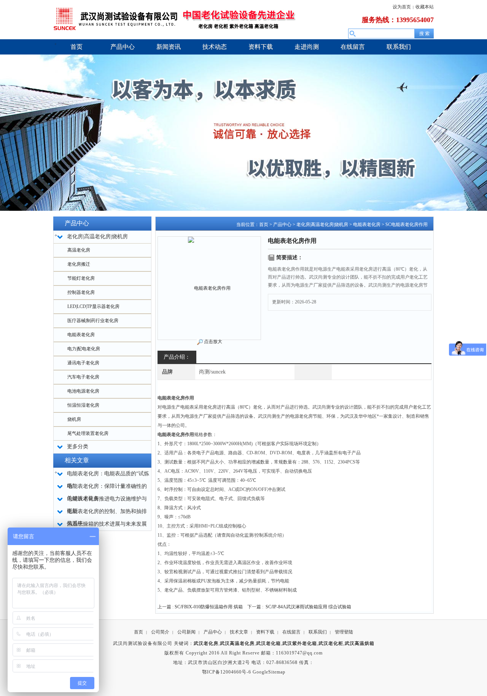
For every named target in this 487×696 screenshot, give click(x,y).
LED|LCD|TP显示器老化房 (93, 306)
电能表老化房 (81, 334)
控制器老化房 (81, 292)
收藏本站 (424, 7)
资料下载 (265, 632)
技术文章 (239, 632)
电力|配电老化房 (83, 348)
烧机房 (74, 419)
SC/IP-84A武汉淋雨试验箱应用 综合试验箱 (308, 606)
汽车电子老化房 (83, 377)
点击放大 (213, 341)
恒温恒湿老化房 (83, 405)
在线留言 (291, 632)
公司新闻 (186, 632)
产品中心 (282, 224)
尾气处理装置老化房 (87, 433)
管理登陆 (344, 632)
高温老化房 (78, 250)
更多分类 (77, 446)
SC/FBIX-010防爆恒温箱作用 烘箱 (209, 606)
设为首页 (402, 7)
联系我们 (318, 632)
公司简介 (160, 632)
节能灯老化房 (81, 278)
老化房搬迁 (78, 264)
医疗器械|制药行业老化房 (92, 320)
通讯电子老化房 (83, 363)
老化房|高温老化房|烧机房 (322, 224)
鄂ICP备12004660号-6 (226, 672)
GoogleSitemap (269, 672)
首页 (263, 224)
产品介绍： (177, 357)
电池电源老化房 (83, 391)
